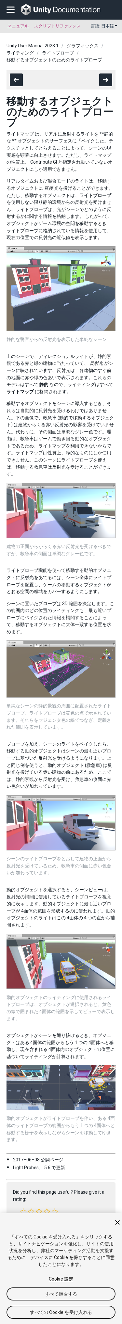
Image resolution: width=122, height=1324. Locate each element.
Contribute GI (43, 162)
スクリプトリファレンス (57, 26)
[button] (23, 1212)
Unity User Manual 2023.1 (33, 45)
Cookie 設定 (61, 1279)
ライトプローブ (58, 53)
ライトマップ (20, 134)
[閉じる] (117, 1222)
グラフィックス (83, 45)
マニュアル (18, 26)
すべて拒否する (61, 1294)
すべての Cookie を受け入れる (61, 1312)
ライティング (20, 53)
